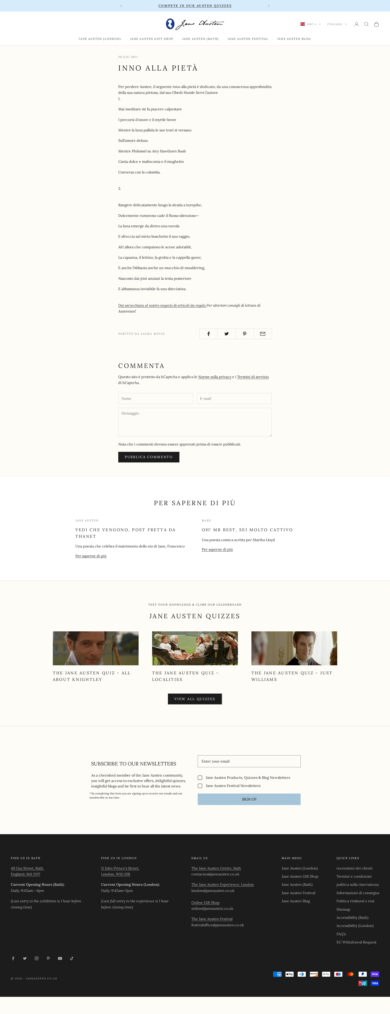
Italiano (335, 24)
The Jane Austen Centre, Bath (216, 868)
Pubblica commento (149, 457)
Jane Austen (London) (100, 38)
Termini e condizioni (354, 876)
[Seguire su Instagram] (36, 958)
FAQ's (341, 934)
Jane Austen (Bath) (200, 38)
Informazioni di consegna (358, 893)
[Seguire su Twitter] (25, 958)
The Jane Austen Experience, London (222, 884)
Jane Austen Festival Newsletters (233, 786)
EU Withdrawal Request (356, 942)
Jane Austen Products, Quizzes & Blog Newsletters (248, 777)
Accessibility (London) (355, 925)
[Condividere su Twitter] (226, 334)
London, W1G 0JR (115, 874)
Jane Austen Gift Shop (151, 38)
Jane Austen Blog (294, 38)
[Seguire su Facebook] (13, 958)
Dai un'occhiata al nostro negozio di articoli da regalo (162, 305)
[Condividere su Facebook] (208, 334)
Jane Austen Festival (248, 38)
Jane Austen (87, 520)
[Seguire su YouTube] (60, 958)
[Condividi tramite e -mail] (263, 334)
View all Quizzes (194, 699)
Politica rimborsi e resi (355, 901)
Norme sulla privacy (214, 376)
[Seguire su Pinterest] (48, 958)
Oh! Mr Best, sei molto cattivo (247, 529)
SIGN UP (249, 799)
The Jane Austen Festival (211, 919)
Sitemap (343, 909)
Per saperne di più (91, 556)
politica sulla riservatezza (358, 884)
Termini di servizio (253, 376)
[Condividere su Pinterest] (245, 334)
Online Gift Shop (205, 902)
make (206, 520)
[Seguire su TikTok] (72, 958)
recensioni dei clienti (355, 868)
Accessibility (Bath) (352, 917)
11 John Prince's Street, (120, 868)
